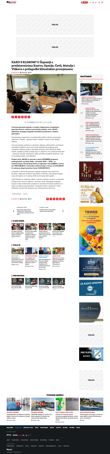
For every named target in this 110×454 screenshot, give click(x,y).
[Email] (25, 117)
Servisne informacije (34, 440)
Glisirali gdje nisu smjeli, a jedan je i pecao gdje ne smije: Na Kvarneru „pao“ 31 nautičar (91, 416)
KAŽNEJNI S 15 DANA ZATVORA (88, 97)
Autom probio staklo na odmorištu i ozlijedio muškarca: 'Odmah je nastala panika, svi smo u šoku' (31, 235)
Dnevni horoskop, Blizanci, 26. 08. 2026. (59, 286)
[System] (93, 2)
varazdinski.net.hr (19, 446)
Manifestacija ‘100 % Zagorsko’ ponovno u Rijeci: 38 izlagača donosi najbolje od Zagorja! (94, 153)
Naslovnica (10, 427)
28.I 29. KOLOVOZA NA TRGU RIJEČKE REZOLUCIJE (92, 148)
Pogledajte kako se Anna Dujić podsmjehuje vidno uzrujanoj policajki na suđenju (93, 126)
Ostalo (82, 420)
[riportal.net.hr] (9, 449)
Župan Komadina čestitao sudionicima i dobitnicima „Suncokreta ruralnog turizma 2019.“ (25, 212)
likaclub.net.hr (66, 446)
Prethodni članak (13, 211)
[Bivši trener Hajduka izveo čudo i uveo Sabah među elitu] (59, 226)
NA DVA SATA (15, 256)
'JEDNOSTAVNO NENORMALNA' (92, 135)
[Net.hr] (9, 435)
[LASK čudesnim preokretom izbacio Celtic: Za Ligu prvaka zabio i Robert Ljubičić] (45, 226)
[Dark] (96, 2)
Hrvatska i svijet (29, 266)
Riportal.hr (16, 72)
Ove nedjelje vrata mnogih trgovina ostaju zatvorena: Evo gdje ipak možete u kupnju (31, 261)
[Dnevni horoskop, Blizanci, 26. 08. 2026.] (59, 281)
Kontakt (57, 440)
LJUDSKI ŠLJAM (56, 256)
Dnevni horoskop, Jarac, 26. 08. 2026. (44, 286)
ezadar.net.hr (41, 446)
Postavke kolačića (15, 440)
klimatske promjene (16, 194)
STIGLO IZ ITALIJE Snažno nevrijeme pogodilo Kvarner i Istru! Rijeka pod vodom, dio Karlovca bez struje (67, 417)
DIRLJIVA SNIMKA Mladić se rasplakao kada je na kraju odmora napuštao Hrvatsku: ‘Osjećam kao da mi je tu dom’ (94, 139)
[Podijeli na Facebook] (13, 117)
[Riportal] (11, 2)
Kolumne (71, 427)
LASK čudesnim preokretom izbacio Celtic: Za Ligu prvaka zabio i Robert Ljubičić (45, 234)
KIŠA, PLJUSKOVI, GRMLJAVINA (64, 412)
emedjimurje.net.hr (10, 446)
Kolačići (8, 440)
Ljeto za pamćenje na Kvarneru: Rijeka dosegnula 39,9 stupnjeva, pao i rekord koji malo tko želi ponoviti (44, 263)
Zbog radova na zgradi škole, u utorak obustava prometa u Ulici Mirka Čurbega (18, 260)
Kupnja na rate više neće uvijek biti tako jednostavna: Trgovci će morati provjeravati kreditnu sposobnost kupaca (93, 113)
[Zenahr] (21, 435)
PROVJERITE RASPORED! (31, 256)
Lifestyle (58, 427)
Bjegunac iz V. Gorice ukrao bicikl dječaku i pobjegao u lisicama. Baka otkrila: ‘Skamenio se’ (58, 261)
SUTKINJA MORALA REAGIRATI (92, 122)
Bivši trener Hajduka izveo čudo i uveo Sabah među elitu (58, 233)
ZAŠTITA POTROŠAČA (90, 108)
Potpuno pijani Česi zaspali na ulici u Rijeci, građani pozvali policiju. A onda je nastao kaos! (92, 100)
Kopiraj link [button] (29, 117)
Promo (78, 427)
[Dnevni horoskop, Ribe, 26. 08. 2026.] (18, 281)
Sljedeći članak (63, 211)
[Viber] (19, 117)
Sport (36, 427)
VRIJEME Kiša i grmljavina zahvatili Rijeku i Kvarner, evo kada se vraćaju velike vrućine (18, 416)
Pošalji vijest (51, 440)
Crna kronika (57, 266)
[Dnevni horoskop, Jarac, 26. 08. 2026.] (45, 281)
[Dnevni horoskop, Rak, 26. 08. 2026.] (31, 281)
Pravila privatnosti (24, 440)
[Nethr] (29, 435)
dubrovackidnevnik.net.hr (51, 446)
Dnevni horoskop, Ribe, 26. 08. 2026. (17, 286)
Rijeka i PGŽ (15, 264)
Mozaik (52, 427)
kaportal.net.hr (34, 446)
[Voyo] (15, 435)
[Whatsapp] (22, 117)
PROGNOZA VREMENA (13, 412)
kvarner (25, 194)
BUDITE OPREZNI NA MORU (87, 412)
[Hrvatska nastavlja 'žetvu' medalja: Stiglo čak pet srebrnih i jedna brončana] (18, 226)
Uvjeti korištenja (43, 440)
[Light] (90, 2)
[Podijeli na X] (16, 117)
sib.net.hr (27, 446)
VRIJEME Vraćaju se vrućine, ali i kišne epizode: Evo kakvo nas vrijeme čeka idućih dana (41, 416)
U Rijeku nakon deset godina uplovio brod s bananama (47, 210)
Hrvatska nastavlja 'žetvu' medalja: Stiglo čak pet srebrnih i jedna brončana (18, 234)
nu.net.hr (60, 446)
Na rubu (65, 427)
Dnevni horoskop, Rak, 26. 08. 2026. (31, 286)
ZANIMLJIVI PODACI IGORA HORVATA (44, 256)
